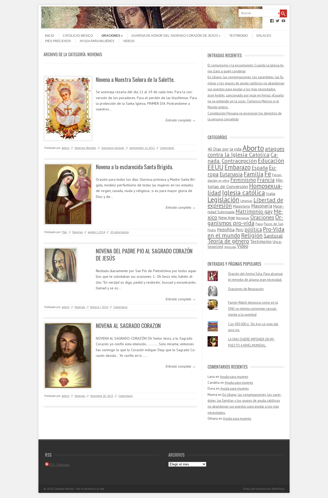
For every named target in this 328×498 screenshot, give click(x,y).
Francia (266, 179)
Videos (129, 41)
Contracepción (239, 160)
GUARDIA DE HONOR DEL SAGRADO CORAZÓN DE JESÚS (174, 35)
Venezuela (230, 247)
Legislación (223, 199)
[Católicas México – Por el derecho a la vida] (151, 27)
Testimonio (238, 35)
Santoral (273, 235)
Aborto (253, 148)
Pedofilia (225, 229)
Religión (91, 148)
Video (242, 246)
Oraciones (110, 35)
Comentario (167, 148)
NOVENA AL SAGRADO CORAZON (128, 325)
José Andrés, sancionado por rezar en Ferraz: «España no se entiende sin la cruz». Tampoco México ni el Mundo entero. (246, 101)
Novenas (80, 148)
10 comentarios (119, 232)
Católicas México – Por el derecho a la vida (79, 489)
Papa (259, 224)
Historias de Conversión (246, 183)
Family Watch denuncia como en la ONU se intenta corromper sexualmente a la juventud (253, 308)
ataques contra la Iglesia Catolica (246, 151)
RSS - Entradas (59, 465)
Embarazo (237, 167)
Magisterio (241, 206)
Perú (239, 230)
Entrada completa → (181, 120)
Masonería (261, 206)
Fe (267, 173)
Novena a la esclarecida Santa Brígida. (134, 166)
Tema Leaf (249, 489)
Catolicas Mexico (78, 35)
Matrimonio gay (254, 211)
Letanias (246, 201)
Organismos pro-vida (245, 220)
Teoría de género (228, 241)
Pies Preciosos (58, 41)
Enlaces (264, 35)
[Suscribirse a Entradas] (47, 465)
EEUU (215, 166)
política (253, 229)
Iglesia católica (243, 192)
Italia (270, 193)
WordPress (278, 489)
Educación (271, 160)
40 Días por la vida (224, 149)
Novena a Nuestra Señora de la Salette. (135, 79)
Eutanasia (231, 174)
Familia (253, 174)
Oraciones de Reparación (246, 289)
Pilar (64, 232)
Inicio (49, 35)
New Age (226, 218)
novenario (107, 148)
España (260, 167)
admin (65, 148)
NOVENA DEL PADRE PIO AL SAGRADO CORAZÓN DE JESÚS (144, 254)
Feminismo (243, 179)
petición (119, 148)
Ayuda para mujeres (97, 41)
